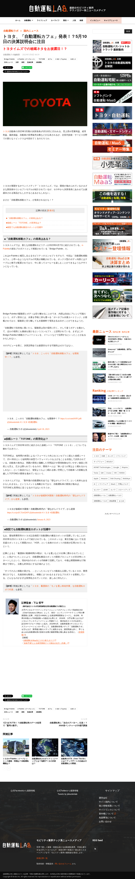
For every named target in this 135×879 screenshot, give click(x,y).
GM (102, 473)
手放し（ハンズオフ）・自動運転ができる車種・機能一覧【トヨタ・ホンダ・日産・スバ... (120, 411)
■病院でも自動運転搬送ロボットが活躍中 (24, 227)
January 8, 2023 (43, 519)
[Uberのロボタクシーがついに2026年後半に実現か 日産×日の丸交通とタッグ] (99, 340)
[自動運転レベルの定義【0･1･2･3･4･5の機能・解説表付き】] (99, 424)
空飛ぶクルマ (123, 484)
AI (94, 484)
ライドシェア (42, 20)
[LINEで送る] (27, 67)
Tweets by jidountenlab (67, 794)
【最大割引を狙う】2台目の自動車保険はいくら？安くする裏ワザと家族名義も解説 (120, 377)
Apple (96, 478)
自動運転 (27, 20)
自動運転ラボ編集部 (11, 54)
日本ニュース (8, 62)
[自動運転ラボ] (67, 8)
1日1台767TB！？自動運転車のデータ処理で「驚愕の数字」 (22, 724)
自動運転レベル (100, 495)
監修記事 (30, 62)
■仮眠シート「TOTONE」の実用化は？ (23, 223)
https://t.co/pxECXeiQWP (18, 512)
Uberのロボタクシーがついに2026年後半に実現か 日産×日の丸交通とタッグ (119, 339)
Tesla (96, 473)
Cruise (108, 473)
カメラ (113, 489)
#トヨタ (23, 422)
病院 (22, 62)
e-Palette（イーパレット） (27, 59)
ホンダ (110, 456)
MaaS (113, 484)
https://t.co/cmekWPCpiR (71, 418)
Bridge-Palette (9, 59)
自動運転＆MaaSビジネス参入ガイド (38, 640)
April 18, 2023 (43, 429)
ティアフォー (99, 461)
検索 (81, 20)
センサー (97, 489)
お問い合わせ (105, 821)
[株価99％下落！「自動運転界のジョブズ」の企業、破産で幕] (99, 437)
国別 (65, 20)
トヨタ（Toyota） (61, 59)
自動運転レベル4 (100, 501)
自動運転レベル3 (114, 495)
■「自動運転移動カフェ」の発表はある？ (24, 218)
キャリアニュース (111, 20)
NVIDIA (122, 473)
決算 (17, 62)
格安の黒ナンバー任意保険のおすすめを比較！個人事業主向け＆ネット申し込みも (120, 364)
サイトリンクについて (109, 810)
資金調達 (112, 501)
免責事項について (107, 818)
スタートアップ (124, 489)
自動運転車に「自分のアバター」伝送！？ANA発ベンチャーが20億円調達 (68, 724)
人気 (74, 20)
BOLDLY (110, 461)
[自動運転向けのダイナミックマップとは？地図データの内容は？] (45, 747)
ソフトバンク (120, 456)
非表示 (50, 210)
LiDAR (105, 489)
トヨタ (6, 131)
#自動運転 (32, 422)
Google (116, 467)
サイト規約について (108, 802)
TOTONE (42, 59)
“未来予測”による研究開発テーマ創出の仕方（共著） (45, 643)
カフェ (50, 59)
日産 (103, 456)
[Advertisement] (45, 162)
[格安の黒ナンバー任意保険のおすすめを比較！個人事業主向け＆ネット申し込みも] (99, 365)
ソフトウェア (103, 484)
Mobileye (126, 478)
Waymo (125, 467)
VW (115, 473)
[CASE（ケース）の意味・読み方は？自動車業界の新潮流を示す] (99, 399)
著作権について (106, 814)
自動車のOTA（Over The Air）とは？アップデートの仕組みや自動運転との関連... (74, 761)
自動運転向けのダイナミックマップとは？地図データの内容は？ (45, 761)
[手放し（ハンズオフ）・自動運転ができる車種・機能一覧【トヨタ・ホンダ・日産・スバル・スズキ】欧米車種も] (99, 411)
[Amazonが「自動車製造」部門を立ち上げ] (99, 352)
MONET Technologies (102, 467)
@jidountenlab (13, 422)
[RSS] (95, 849)
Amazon (104, 478)
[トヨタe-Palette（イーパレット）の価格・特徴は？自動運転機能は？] (16, 747)
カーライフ (55, 20)
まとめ (121, 501)
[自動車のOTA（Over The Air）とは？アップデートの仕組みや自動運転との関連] (74, 747)
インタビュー (95, 20)
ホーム (17, 20)
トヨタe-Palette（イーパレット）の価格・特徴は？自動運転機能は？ (16, 761)
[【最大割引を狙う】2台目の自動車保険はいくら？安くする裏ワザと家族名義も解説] (99, 378)
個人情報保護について (109, 806)
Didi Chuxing (115, 478)
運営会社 (103, 798)
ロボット (73, 59)
